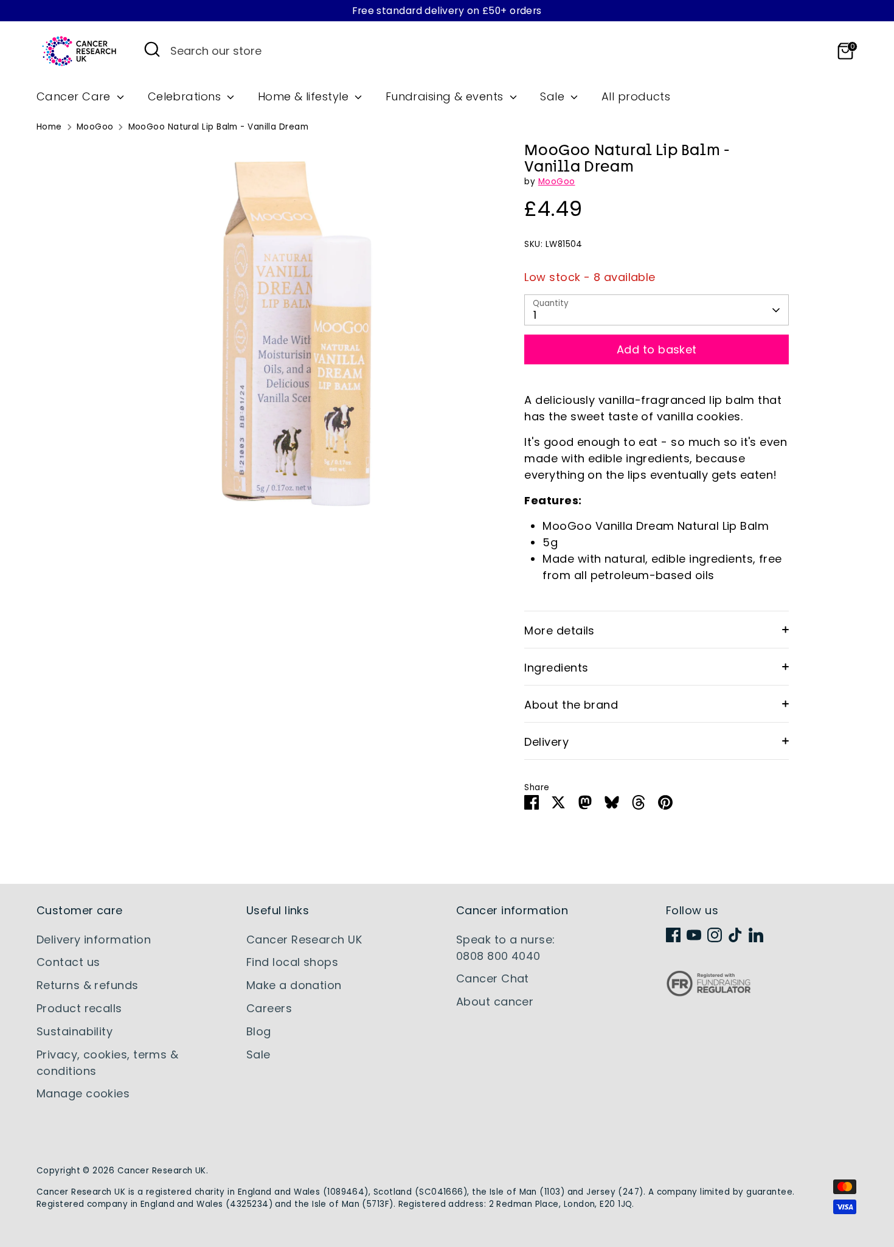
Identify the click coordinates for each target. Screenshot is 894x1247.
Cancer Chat (492, 978)
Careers (269, 1008)
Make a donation (294, 985)
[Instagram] (714, 935)
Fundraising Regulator (708, 993)
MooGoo (95, 127)
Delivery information (93, 939)
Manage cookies (83, 1093)
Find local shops (292, 962)
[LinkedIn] (756, 935)
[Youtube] (694, 935)
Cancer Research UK (304, 939)
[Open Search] (152, 49)
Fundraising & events (446, 96)
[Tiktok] (735, 935)
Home (49, 127)
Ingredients (556, 667)
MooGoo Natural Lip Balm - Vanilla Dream (218, 127)
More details (559, 630)
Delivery (546, 741)
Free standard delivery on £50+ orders (447, 11)
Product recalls (79, 1008)
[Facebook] (673, 935)
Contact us (68, 962)
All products (635, 96)
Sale (553, 96)
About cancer (494, 1001)
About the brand (571, 704)
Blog (258, 1031)
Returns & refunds (87, 985)
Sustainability (74, 1031)
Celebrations (186, 96)
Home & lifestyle (305, 96)
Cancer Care (75, 96)
